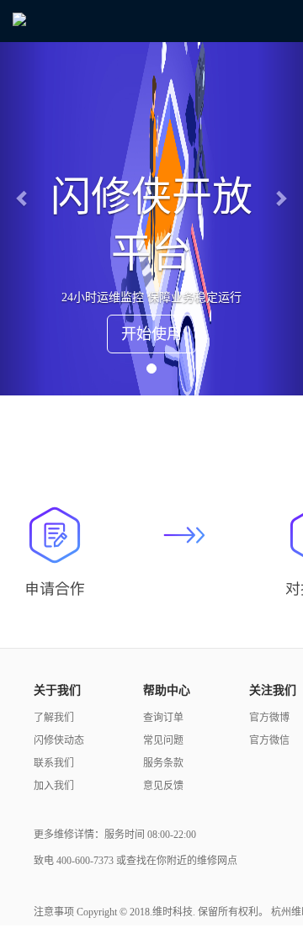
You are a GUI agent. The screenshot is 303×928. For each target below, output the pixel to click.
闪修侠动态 (59, 740)
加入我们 (54, 786)
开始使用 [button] (151, 334)
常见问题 (163, 740)
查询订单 (163, 718)
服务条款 (163, 763)
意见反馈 (163, 786)
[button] (22, 197)
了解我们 (54, 718)
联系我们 (54, 763)
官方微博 (269, 718)
